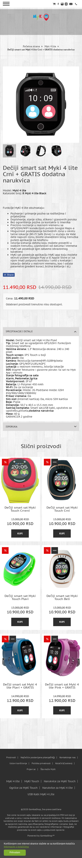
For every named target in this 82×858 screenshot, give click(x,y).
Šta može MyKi (47, 769)
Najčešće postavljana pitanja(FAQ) (38, 757)
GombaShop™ (47, 835)
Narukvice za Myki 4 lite (57, 787)
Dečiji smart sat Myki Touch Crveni (20, 509)
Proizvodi (11, 757)
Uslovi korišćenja (18, 763)
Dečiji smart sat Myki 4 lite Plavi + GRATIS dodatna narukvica (20, 686)
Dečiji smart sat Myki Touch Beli (62, 597)
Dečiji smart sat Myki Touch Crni (62, 509)
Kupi (20, 533)
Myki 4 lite (13, 781)
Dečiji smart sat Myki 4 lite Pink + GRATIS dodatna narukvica (62, 686)
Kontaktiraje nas (67, 757)
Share (10, 274)
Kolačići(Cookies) (63, 763)
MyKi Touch (31, 781)
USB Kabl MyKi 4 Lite (41, 794)
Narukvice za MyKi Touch (60, 781)
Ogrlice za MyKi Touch (23, 787)
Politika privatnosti (41, 763)
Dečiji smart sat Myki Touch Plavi (20, 597)
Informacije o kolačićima (16, 846)
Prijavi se (31, 769)
